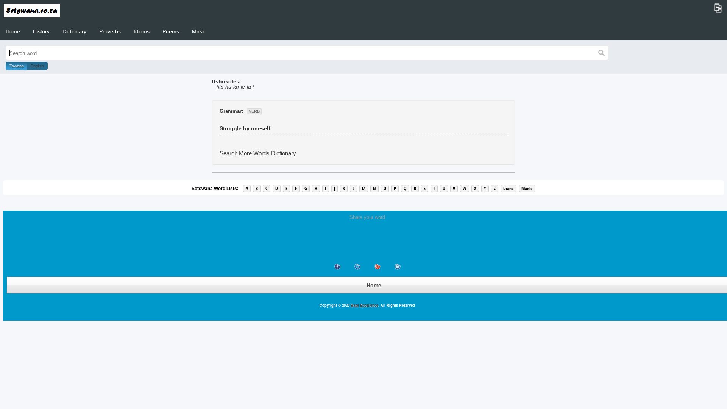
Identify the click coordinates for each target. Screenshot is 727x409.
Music (199, 31)
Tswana (16, 66)
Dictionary (74, 31)
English (37, 66)
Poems (170, 31)
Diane (508, 188)
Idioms (142, 31)
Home (13, 31)
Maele (527, 188)
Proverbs (110, 31)
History (41, 31)
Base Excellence (363, 305)
